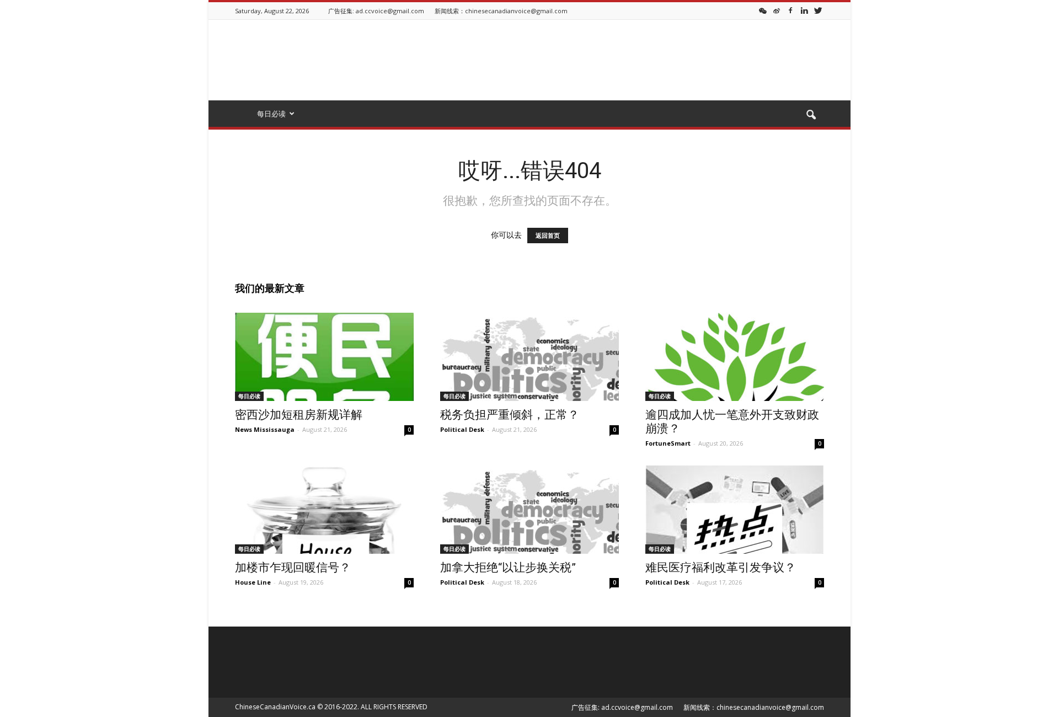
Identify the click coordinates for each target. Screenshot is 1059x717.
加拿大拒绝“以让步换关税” (508, 567)
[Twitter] (818, 10)
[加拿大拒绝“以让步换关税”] (529, 509)
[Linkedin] (804, 10)
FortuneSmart (668, 443)
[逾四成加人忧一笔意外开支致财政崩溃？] (734, 357)
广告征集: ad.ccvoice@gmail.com (376, 11)
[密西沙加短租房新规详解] (324, 357)
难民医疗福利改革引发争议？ (720, 567)
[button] (811, 115)
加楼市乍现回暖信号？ (293, 567)
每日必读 (249, 396)
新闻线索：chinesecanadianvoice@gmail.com (501, 11)
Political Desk (462, 429)
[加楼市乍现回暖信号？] (324, 509)
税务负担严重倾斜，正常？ (509, 414)
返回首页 (548, 235)
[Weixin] (763, 10)
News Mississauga (265, 429)
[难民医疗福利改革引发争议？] (734, 509)
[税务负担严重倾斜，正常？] (529, 357)
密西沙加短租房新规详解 (298, 414)
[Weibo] (777, 10)
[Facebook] (790, 10)
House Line (253, 582)
